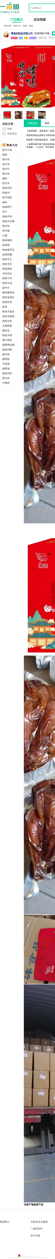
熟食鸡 (6, 192)
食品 (25, 26)
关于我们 (26, 1257)
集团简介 (5, 1221)
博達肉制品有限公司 (22, 33)
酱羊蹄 (6, 354)
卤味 (4, 202)
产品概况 (16, 19)
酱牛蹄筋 (7, 340)
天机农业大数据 (39, 1221)
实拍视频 (40, 19)
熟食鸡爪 (7, 188)
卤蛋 (4, 306)
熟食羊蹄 (7, 335)
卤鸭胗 (6, 359)
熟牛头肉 (7, 150)
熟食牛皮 (7, 283)
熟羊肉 (6, 226)
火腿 (4, 235)
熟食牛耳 (7, 278)
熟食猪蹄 (7, 240)
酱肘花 (6, 330)
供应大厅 (17, 26)
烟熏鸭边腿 (8, 345)
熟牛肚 (6, 169)
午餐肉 (6, 383)
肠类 (4, 154)
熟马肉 (6, 378)
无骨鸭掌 (7, 325)
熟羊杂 (6, 183)
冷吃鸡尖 (7, 273)
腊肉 (4, 178)
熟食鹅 (6, 245)
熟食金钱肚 (8, 297)
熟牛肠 (6, 230)
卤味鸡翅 (7, 349)
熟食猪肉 (7, 268)
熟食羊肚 (7, 264)
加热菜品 (12, 133)
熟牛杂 (6, 164)
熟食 (31, 26)
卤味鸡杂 (7, 373)
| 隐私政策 (33, 1257)
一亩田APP (37, 1228)
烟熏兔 (6, 368)
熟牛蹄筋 (7, 197)
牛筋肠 (6, 364)
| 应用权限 (31, 1257)
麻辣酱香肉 (8, 292)
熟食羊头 (7, 259)
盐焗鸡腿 (7, 254)
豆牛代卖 (35, 1235)
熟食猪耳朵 (8, 249)
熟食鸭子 (7, 207)
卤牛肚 (6, 287)
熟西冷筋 (7, 321)
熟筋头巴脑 (8, 221)
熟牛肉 (6, 159)
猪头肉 (6, 173)
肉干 (4, 211)
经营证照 (29, 1257)
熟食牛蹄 (7, 216)
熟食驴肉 (7, 302)
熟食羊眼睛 (8, 316)
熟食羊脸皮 (8, 311)
